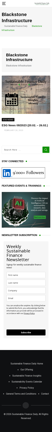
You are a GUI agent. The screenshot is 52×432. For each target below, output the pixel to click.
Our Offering (27, 369)
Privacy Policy (29, 313)
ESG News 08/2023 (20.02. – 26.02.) (25, 125)
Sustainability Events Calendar (27, 381)
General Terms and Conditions (21, 393)
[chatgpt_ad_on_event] (26, 209)
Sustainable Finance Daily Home (27, 363)
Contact (45, 393)
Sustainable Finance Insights (26, 375)
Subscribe (26, 332)
